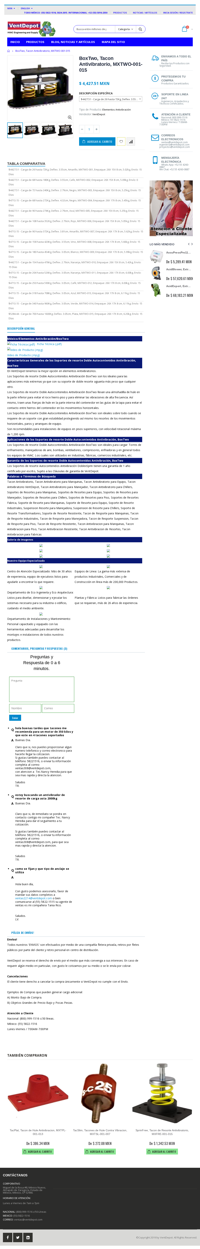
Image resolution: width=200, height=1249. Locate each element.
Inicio (8, 51)
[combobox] (110, 99)
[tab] (21, 329)
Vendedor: (85, 114)
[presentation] (11, 130)
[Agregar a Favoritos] (121, 141)
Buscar (140, 29)
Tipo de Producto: (90, 109)
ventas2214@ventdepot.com (33, 898)
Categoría (124, 29)
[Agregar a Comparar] (131, 141)
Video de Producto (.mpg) (23, 355)
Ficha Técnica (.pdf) (49, 344)
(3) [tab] (39, 648)
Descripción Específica (96, 93)
